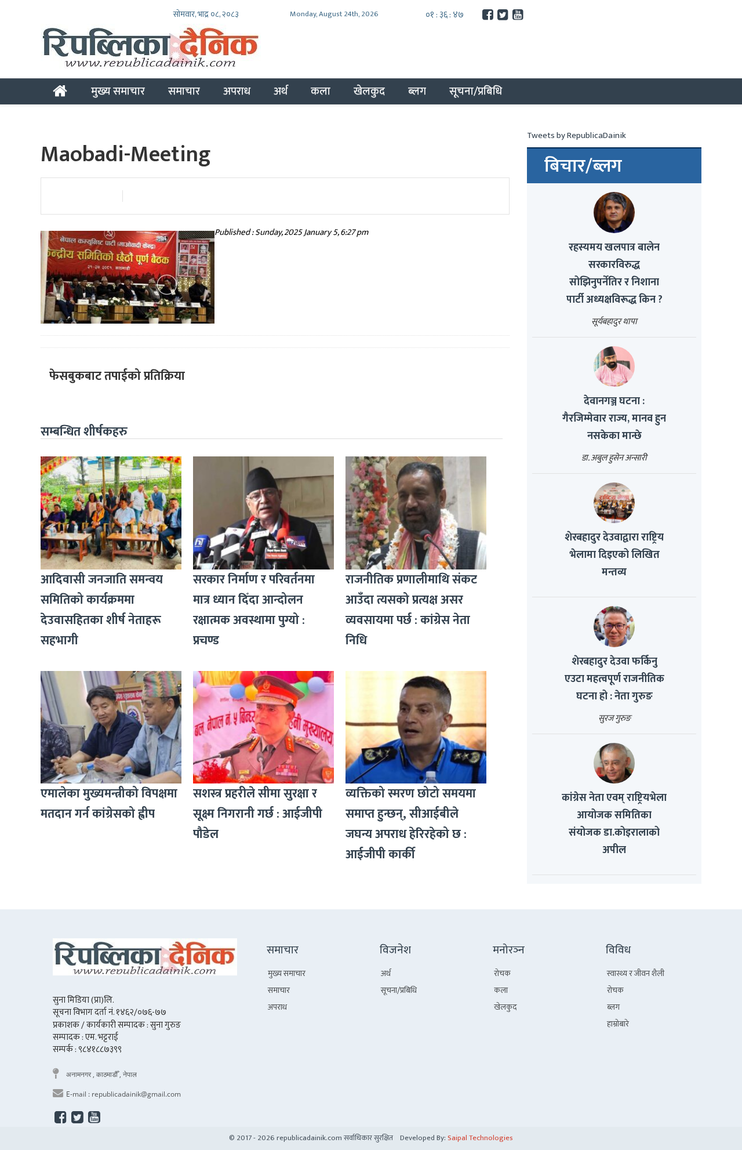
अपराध (236, 91)
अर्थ (281, 91)
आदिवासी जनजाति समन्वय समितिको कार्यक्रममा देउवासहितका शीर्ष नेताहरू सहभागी (102, 610)
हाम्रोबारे (618, 1024)
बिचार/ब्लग (583, 166)
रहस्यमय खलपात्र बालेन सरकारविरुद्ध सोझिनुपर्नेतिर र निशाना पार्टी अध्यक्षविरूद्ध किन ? (614, 274)
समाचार (184, 91)
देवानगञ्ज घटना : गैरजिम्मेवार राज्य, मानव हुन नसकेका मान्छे (614, 419)
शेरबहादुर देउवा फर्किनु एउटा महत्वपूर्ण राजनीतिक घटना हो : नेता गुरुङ (614, 679)
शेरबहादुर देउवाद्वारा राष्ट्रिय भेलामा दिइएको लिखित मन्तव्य (614, 555)
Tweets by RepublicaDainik (576, 135)
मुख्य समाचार (118, 91)
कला (320, 91)
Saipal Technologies (480, 1137)
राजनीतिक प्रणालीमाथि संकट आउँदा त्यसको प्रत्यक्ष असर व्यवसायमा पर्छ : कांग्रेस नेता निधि (411, 610)
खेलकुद (369, 91)
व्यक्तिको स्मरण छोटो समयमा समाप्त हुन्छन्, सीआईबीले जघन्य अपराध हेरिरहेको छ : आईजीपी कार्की (410, 824)
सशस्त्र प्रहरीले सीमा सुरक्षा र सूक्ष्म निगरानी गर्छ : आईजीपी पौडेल (257, 813)
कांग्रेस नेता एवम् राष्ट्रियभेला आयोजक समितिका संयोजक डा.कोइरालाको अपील (614, 824)
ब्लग (417, 91)
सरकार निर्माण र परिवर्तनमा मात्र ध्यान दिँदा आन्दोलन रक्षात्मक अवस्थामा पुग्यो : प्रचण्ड (254, 610)
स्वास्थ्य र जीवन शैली (635, 973)
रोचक (502, 973)
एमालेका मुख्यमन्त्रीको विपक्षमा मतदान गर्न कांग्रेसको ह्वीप (109, 803)
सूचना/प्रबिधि (475, 91)
